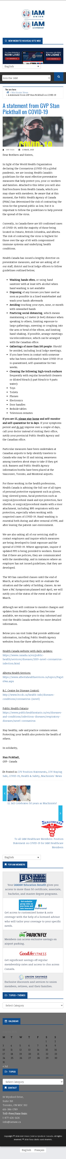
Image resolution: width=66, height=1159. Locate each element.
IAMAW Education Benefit (30, 885)
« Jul (5, 1066)
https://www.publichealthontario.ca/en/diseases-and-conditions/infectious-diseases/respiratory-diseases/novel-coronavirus (32, 717)
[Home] (7, 92)
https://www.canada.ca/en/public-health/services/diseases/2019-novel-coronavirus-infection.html (33, 659)
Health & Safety (30, 776)
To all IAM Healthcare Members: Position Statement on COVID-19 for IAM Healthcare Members (38, 843)
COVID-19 (14, 776)
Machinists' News (51, 776)
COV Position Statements (32, 771)
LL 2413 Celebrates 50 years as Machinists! (32, 803)
